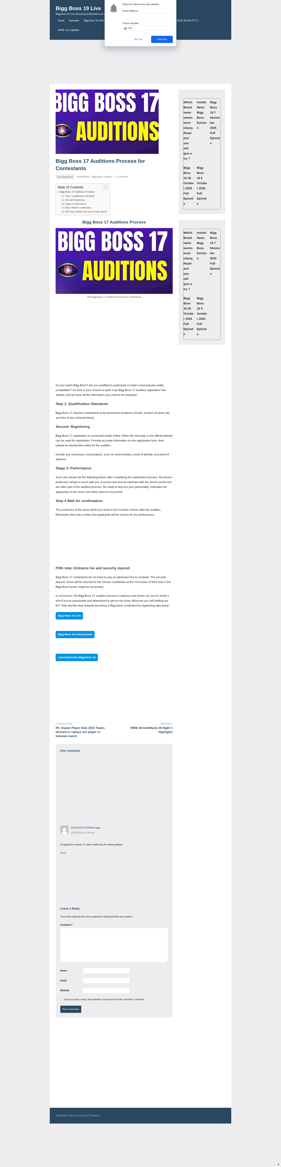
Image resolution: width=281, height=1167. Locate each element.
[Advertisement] (140, 61)
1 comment (121, 176)
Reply (63, 852)
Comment (66, 925)
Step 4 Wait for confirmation (78, 207)
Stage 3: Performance (75, 204)
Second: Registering (74, 200)
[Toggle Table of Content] (103, 187)
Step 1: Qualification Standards (80, 196)
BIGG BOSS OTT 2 (187, 20)
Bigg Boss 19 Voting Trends (99, 20)
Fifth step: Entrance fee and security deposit (86, 211)
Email (63, 980)
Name (63, 970)
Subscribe (162, 39)
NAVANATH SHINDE (82, 827)
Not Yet (138, 39)
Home (61, 20)
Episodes (74, 20)
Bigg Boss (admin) (102, 176)
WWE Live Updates (68, 30)
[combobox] (128, 28)
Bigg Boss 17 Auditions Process (77, 191)
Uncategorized (65, 176)
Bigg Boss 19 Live (78, 8)
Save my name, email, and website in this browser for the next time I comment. (104, 999)
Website (64, 990)
